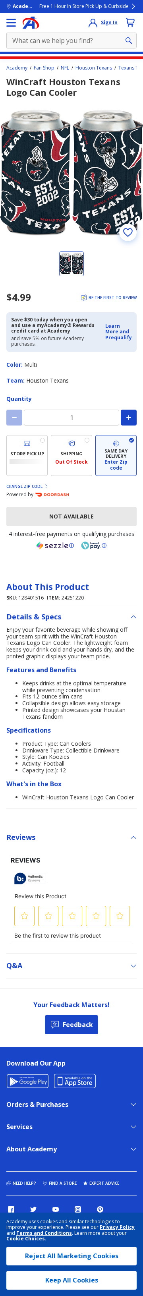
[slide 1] (71, 263)
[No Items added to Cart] (130, 22)
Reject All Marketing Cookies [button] (71, 1256)
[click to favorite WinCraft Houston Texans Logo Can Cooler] (128, 232)
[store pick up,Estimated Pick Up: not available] (27, 455)
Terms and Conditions (44, 1233)
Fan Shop (44, 68)
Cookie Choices (25, 1239)
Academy (16, 68)
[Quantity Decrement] (14, 418)
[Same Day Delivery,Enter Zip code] (116, 455)
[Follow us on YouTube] (55, 1209)
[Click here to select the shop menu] (11, 22)
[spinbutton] (71, 418)
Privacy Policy (117, 1227)
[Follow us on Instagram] (78, 1209)
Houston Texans (93, 68)
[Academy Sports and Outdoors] (30, 22)
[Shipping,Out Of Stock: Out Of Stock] (71, 455)
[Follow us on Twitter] (33, 1209)
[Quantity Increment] (129, 418)
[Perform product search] (129, 40)
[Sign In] (93, 22)
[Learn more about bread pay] (93, 545)
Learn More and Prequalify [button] (118, 332)
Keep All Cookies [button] (71, 1280)
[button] (118, 331)
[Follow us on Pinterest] (100, 1209)
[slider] (71, 172)
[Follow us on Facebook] (11, 1209)
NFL (65, 68)
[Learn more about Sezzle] (55, 545)
